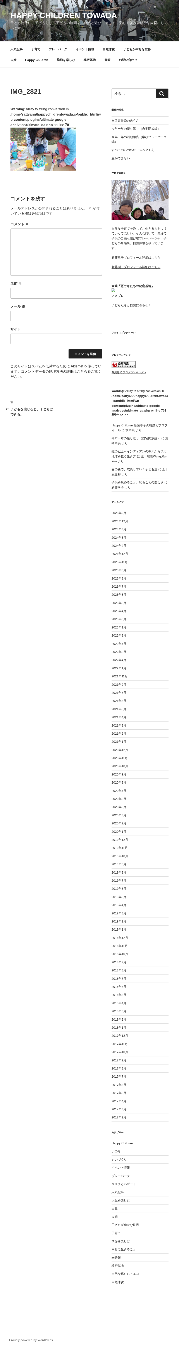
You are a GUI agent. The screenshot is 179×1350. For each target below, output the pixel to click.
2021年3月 (119, 725)
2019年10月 (120, 856)
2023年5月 (119, 603)
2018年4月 (119, 1003)
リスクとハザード (124, 1184)
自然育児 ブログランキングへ (129, 372)
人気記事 (16, 49)
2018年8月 (119, 970)
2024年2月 (119, 545)
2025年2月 (119, 513)
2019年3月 (119, 913)
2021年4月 (119, 717)
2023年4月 (119, 611)
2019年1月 (119, 929)
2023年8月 (119, 578)
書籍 (107, 60)
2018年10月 (120, 954)
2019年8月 (119, 872)
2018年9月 (119, 962)
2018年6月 (119, 986)
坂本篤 (130, 430)
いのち (116, 1151)
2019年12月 (120, 839)
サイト (15, 329)
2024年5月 (119, 537)
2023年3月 (119, 619)
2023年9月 (119, 570)
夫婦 (13, 60)
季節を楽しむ (66, 60)
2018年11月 (120, 946)
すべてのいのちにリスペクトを (133, 150)
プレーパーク (58, 49)
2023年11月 (120, 562)
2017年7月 (119, 1076)
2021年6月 (119, 701)
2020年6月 (119, 799)
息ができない (121, 158)
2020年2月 (119, 823)
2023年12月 (120, 554)
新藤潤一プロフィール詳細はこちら (136, 267)
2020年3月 (119, 815)
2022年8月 (119, 635)
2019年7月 (119, 880)
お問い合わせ (128, 60)
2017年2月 (119, 1117)
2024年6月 (119, 529)
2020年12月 (120, 750)
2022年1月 (119, 668)
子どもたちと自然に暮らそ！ (131, 305)
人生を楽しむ (121, 1200)
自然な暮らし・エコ (125, 1274)
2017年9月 (119, 1060)
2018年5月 (119, 995)
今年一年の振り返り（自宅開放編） (136, 128)
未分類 (116, 1257)
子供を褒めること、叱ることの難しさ (138, 482)
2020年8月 (119, 782)
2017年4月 (119, 1101)
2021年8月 (119, 692)
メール (17, 306)
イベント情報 (85, 49)
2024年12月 (120, 521)
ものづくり (119, 1159)
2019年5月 (119, 897)
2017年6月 (119, 1085)
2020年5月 (119, 807)
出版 (115, 1208)
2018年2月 (119, 1019)
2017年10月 (120, 1052)
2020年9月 (119, 774)
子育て (35, 49)
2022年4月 (119, 660)
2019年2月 (119, 921)
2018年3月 (119, 1011)
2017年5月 (119, 1093)
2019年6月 (119, 888)
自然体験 (109, 49)
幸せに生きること (124, 1249)
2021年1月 (119, 741)
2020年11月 (120, 758)
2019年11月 (120, 848)
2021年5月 (119, 709)
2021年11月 (120, 676)
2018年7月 (119, 978)
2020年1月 (119, 831)
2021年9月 (119, 684)
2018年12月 (120, 938)
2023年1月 (119, 627)
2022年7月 (119, 644)
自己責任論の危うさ (125, 120)
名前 (16, 283)
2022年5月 (119, 652)
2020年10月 (120, 766)
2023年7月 (119, 586)
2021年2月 (119, 733)
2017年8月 (119, 1068)
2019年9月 (119, 864)
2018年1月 (119, 1027)
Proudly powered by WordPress (31, 1340)
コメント (19, 224)
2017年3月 (119, 1109)
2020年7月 (119, 791)
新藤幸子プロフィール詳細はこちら (136, 257)
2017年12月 (120, 1035)
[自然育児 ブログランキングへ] (124, 367)
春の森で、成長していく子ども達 (134, 469)
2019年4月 (119, 905)
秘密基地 (90, 60)
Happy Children (36, 60)
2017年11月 (120, 1044)
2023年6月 (119, 594)
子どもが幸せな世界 (137, 49)
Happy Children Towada (63, 15)
